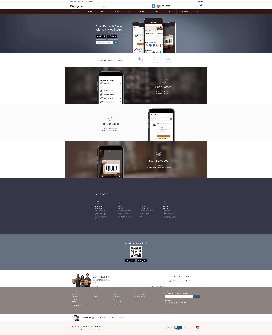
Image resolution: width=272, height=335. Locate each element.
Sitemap (94, 329)
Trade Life (136, 299)
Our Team (197, 11)
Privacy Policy (81, 329)
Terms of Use (75, 329)
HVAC (102, 11)
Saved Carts (116, 299)
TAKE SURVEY (171, 304)
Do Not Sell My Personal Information (104, 329)
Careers (95, 296)
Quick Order (116, 296)
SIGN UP (196, 296)
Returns (74, 301)
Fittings (142, 11)
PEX (129, 11)
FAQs (73, 308)
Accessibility (88, 329)
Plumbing (75, 11)
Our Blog (95, 299)
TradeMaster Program (140, 294)
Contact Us (75, 296)
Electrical (116, 11)
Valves (155, 11)
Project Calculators (118, 301)
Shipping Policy (76, 299)
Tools (168, 11)
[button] (171, 5)
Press (94, 301)
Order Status (75, 294)
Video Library (116, 304)
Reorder (115, 294)
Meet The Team (97, 294)
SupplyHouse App (124, 317)
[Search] (153, 6)
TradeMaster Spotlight (140, 296)
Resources (185, 11)
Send (116, 42)
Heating (89, 11)
